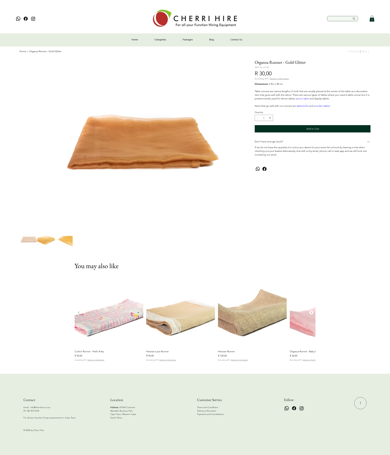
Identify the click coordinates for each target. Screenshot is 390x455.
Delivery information (96, 360)
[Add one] (270, 118)
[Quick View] (109, 312)
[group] (195, 320)
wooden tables (322, 105)
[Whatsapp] (18, 18)
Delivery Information (206, 410)
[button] (371, 18)
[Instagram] (33, 18)
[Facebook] (25, 18)
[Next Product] (311, 312)
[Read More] (360, 403)
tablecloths (302, 105)
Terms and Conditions (207, 407)
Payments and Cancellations (210, 414)
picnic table (302, 98)
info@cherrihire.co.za (40, 407)
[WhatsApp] (258, 169)
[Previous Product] (79, 312)
